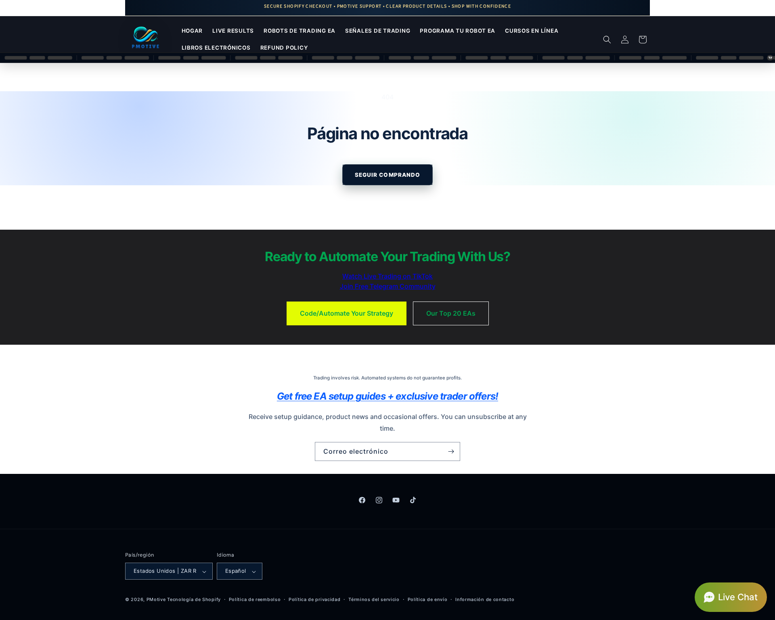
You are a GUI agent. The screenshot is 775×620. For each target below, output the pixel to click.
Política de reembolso (255, 599)
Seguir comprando (387, 175)
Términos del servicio (374, 599)
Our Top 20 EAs (450, 313)
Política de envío (428, 599)
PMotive (156, 600)
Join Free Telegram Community (388, 286)
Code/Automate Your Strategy (346, 313)
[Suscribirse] (451, 451)
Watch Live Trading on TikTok (387, 276)
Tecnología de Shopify (194, 600)
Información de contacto (484, 599)
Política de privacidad (314, 599)
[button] (607, 39)
